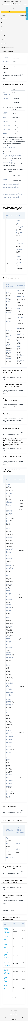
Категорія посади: (5, 35)
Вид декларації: (4, 18)
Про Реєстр (14, 1010)
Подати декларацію (14, 11)
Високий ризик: (4, 43)
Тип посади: (4, 31)
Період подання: (5, 39)
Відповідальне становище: (7, 47)
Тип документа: (4, 26)
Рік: (2, 22)
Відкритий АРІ (14, 1012)
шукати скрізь (23, 15)
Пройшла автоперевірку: (7, 51)
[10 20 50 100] (13, 995)
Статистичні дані (14, 1014)
